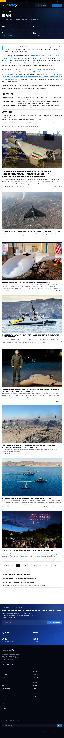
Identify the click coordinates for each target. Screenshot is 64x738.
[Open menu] (3, 5)
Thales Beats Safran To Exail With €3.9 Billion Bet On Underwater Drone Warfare (30, 336)
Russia (32, 86)
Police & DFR (36, 685)
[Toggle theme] (49, 5)
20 (40, 565)
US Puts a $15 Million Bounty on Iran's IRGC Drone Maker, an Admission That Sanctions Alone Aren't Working (32, 115)
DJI (2, 671)
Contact (4, 705)
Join (59, 725)
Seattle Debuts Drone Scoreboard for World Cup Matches (27, 551)
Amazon (4, 682)
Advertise (4, 708)
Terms (51, 735)
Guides (35, 680)
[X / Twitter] (3, 664)
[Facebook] (8, 664)
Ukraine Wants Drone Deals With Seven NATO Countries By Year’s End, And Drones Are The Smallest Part (30, 390)
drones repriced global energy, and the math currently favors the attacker (34, 63)
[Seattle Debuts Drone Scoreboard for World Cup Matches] (32, 529)
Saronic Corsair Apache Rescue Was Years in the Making (26, 498)
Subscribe (57, 5)
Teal (3, 685)
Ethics (3, 711)
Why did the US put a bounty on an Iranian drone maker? (19, 578)
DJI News (35, 674)
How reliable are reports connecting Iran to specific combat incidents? (24, 585)
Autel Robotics (5, 674)
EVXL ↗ (4, 714)
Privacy (45, 735)
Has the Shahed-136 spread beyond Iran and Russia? (18, 582)
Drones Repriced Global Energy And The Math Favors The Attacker (31, 232)
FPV (34, 691)
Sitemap (56, 735)
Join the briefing (54, 622)
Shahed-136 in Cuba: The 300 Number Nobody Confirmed (18, 119)
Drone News (36, 671)
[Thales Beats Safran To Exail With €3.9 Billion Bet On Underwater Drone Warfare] (32, 314)
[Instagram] (16, 664)
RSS (61, 735)
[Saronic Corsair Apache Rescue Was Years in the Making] (32, 477)
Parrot (3, 680)
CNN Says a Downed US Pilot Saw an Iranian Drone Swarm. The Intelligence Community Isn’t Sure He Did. (31, 122)
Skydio (3, 677)
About (3, 703)
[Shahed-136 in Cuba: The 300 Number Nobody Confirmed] (32, 261)
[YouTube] (12, 664)
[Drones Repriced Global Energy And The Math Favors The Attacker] (32, 210)
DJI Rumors (36, 677)
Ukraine (24, 86)
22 (46, 565)
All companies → (6, 688)
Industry (35, 696)
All (4, 41)
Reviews (35, 693)
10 (34, 565)
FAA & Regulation (37, 682)
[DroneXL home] (13, 5)
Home (3, 11)
